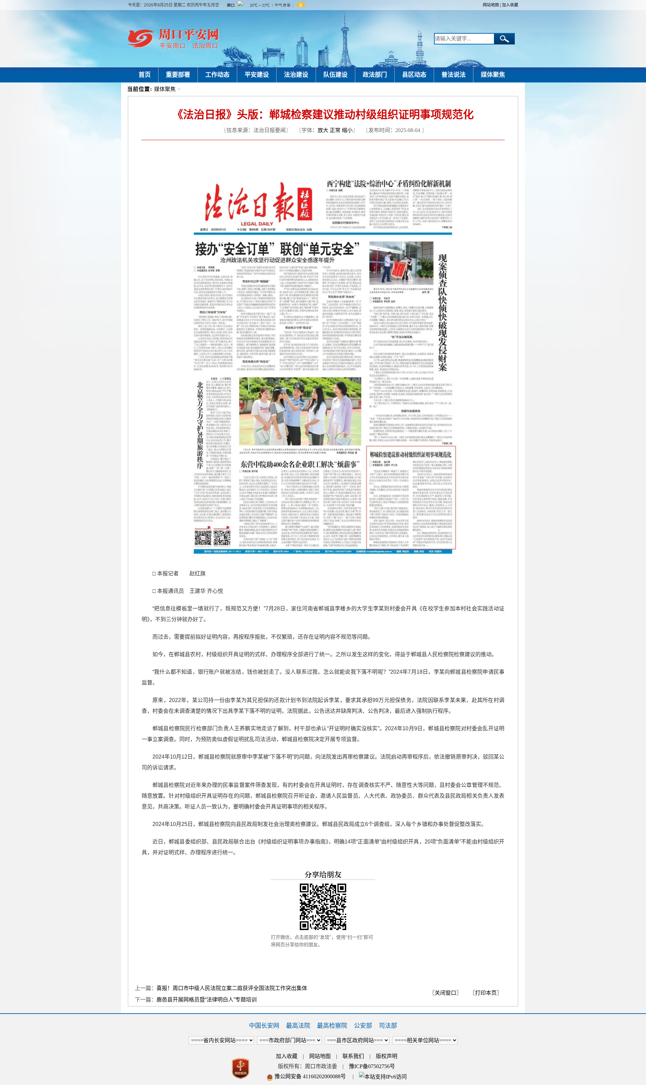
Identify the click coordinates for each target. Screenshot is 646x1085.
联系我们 (353, 1056)
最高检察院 (332, 1025)
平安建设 (257, 74)
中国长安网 (264, 1025)
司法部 (388, 1025)
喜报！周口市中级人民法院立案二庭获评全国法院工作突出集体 (231, 988)
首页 (145, 74)
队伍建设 (335, 74)
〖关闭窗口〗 (445, 993)
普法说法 (453, 74)
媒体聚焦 (493, 74)
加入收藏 (510, 5)
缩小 (347, 130)
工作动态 (217, 74)
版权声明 (386, 1056)
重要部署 (178, 74)
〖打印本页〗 (486, 993)
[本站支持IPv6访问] (383, 1076)
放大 (323, 130)
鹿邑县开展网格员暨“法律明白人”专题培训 (206, 999)
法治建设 (296, 74)
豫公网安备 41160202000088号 (309, 1076)
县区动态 (414, 74)
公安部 (363, 1025)
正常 (335, 130)
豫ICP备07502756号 (372, 1066)
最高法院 (298, 1025)
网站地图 (491, 5)
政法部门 (375, 74)
